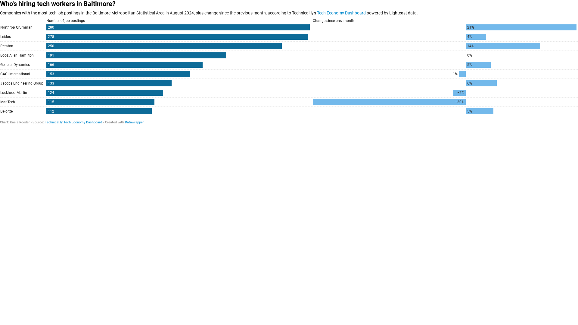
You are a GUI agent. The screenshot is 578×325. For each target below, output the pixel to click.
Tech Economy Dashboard (341, 13)
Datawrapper (134, 122)
